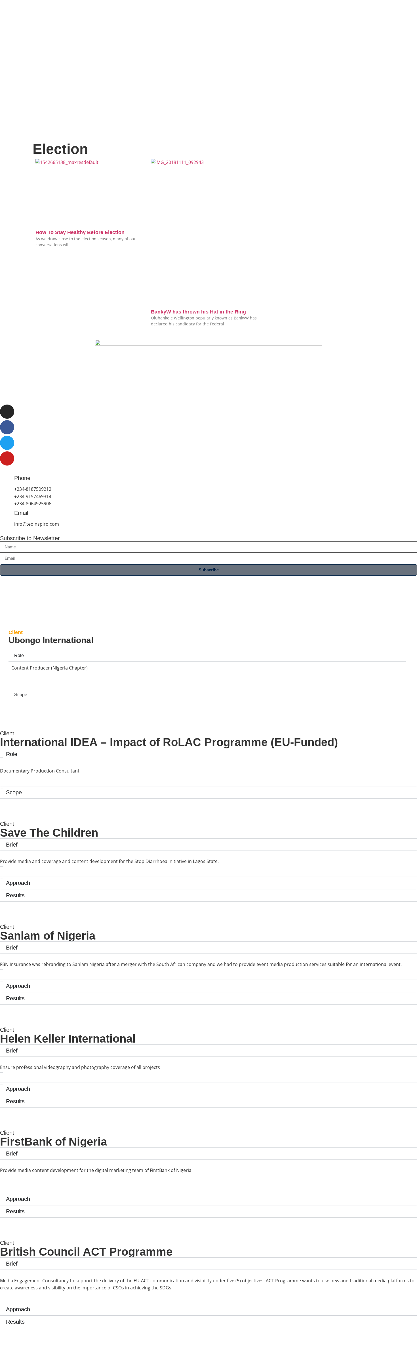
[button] (208, 1182)
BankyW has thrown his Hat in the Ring (198, 312)
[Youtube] (7, 458)
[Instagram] (7, 412)
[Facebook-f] (7, 427)
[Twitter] (7, 443)
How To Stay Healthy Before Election (80, 232)
